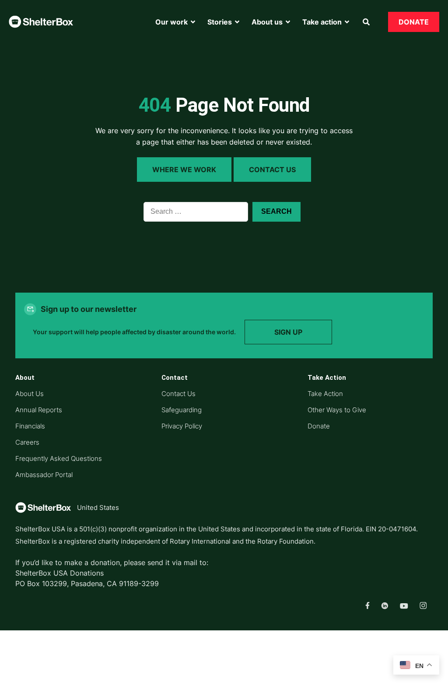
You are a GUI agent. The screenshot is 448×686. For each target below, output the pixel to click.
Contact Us (272, 169)
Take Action (325, 393)
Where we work (184, 169)
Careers (27, 442)
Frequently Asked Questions (58, 458)
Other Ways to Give (337, 410)
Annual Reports (38, 410)
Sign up (288, 332)
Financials (30, 426)
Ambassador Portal (44, 474)
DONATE (414, 22)
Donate (319, 426)
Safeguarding (181, 410)
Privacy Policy (181, 426)
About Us (29, 393)
